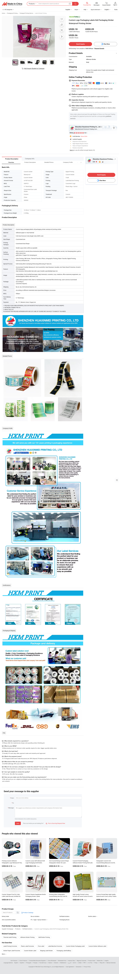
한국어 (74, 962)
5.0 (94, 162)
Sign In (72, 150)
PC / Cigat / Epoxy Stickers (38, 920)
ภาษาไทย (89, 962)
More (3, 954)
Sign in (115, 5)
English (16, 962)
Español (22, 962)
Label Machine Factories (55, 946)
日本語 (80, 962)
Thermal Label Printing (9, 937)
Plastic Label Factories (27, 946)
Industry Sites (71, 960)
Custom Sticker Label (30, 950)
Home (3, 13)
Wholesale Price (62, 960)
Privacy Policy (87, 966)
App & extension (95, 9)
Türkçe (95, 962)
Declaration (79, 966)
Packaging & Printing (12, 13)
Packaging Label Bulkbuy (64, 950)
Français (35, 962)
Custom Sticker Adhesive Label (97, 946)
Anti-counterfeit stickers (9, 920)
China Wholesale (52, 960)
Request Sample (99, 48)
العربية (69, 962)
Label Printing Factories (10, 946)
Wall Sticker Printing (44, 937)
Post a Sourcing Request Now (55, 823)
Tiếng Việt (102, 962)
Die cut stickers (35, 916)
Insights (106, 960)
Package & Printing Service (26, 13)
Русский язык (42, 962)
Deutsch (56, 962)
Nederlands (63, 962)
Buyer (76, 9)
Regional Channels (81, 960)
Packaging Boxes (64, 920)
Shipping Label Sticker (46, 950)
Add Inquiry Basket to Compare (34, 68)
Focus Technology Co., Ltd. (47, 966)
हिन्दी (84, 962)
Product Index (91, 960)
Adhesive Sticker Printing (27, 937)
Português (28, 962)
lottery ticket (5, 916)
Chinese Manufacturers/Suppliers (37, 960)
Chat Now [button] (106, 44)
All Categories (8, 9)
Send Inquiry (80, 44)
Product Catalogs (28, 912)
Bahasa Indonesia (111, 962)
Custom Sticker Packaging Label (75, 946)
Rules (116, 9)
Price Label (41, 946)
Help (85, 9)
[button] (77, 162)
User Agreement (70, 966)
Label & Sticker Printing (41, 13)
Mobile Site (100, 960)
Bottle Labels (92, 916)
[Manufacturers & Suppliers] (12, 4)
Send (17, 823)
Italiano (50, 962)
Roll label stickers (64, 916)
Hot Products (14, 960)
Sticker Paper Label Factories (11, 950)
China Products (23, 960)
